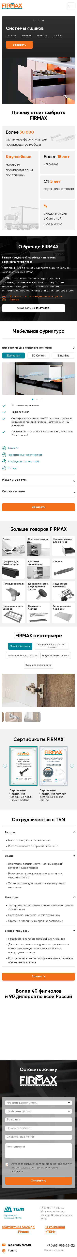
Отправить (38, 1180)
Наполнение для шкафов (22, 655)
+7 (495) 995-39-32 (59, 1247)
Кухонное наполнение (39, 665)
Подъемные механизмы (55, 655)
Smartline (63, 355)
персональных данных (25, 1167)
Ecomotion (13, 355)
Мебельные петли (20, 646)
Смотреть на (26, 308)
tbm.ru (13, 1250)
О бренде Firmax (26, 1229)
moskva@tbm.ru (19, 1245)
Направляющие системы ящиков (52, 646)
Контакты (10, 1227)
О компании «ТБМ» (55, 1229)
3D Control (38, 355)
